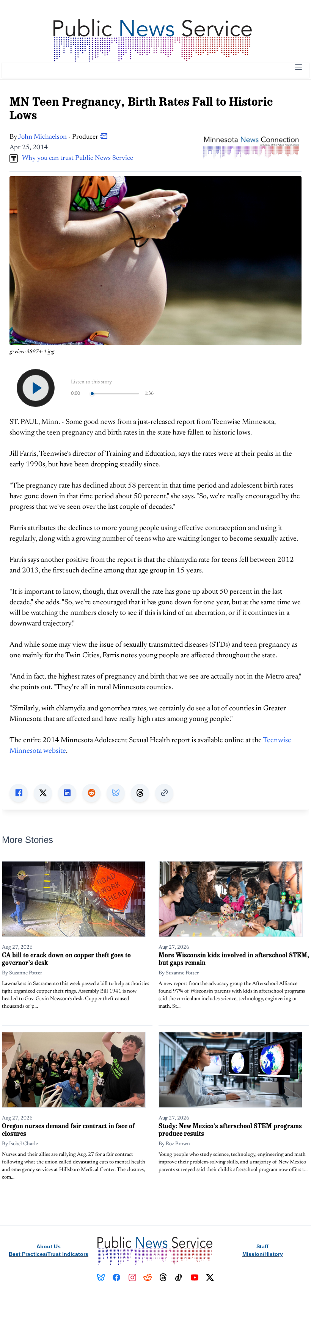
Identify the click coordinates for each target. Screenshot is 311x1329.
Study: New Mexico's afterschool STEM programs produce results (230, 1129)
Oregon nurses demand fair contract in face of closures (68, 1129)
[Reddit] (147, 1277)
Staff (262, 1246)
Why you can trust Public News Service (75, 158)
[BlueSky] (101, 1277)
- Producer (59, 137)
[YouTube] (194, 1277)
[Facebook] (116, 1277)
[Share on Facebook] (18, 793)
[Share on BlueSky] (116, 793)
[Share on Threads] (140, 793)
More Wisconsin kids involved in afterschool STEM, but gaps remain (234, 959)
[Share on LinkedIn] (67, 793)
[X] (210, 1277)
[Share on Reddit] (91, 793)
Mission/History (262, 1254)
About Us (48, 1246)
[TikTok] (179, 1277)
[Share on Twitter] (43, 793)
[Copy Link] (164, 793)
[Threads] (163, 1277)
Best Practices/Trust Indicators (48, 1254)
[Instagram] (132, 1277)
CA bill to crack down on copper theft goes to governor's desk (66, 959)
